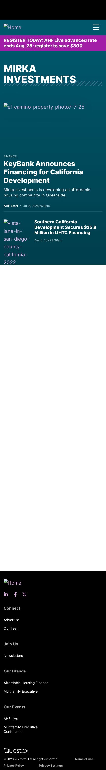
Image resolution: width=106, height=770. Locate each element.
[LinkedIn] (7, 594)
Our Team (11, 628)
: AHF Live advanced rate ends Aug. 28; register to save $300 (50, 43)
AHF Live (11, 718)
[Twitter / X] (26, 594)
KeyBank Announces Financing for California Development (43, 171)
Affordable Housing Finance (26, 683)
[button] (96, 27)
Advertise (11, 620)
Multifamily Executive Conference (21, 729)
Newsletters (13, 655)
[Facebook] (16, 594)
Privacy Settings (51, 765)
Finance (10, 156)
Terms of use (83, 759)
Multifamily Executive (21, 691)
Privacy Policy (14, 765)
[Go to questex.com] (16, 750)
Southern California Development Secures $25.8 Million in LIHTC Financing (65, 227)
